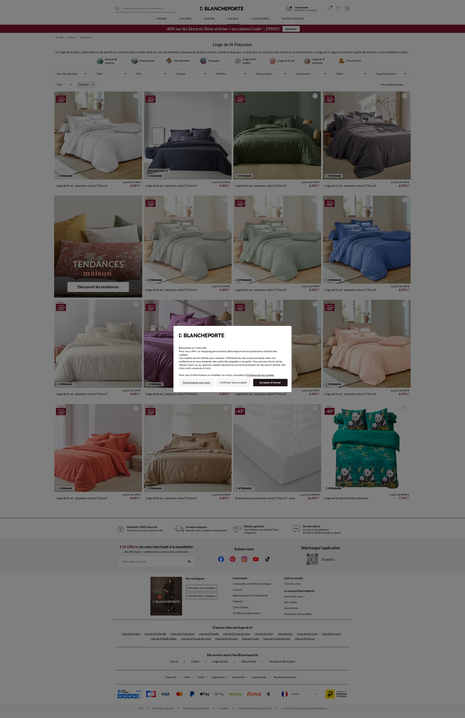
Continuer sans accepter (233, 382)
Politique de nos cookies (260, 375)
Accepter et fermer (270, 382)
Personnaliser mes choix (196, 382)
